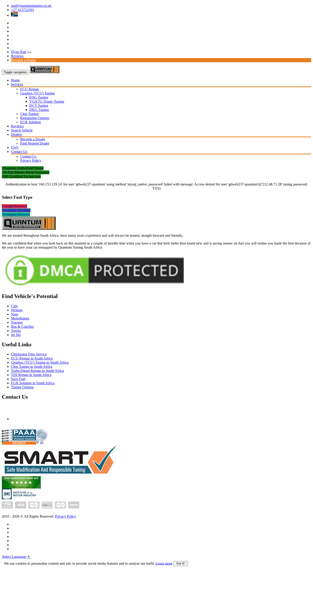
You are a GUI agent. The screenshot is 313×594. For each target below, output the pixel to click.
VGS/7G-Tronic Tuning (46, 101)
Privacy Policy (30, 160)
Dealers (16, 134)
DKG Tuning (39, 110)
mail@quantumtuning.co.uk (31, 6)
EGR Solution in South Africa (33, 383)
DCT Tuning (38, 106)
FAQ (14, 147)
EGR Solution (30, 122)
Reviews (17, 56)
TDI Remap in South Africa (31, 375)
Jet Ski (16, 335)
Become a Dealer (23, 60)
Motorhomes (20, 318)
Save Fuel (18, 379)
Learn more (164, 563)
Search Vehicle (22, 130)
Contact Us (19, 151)
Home (15, 80)
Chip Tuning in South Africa (31, 366)
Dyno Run (18, 52)
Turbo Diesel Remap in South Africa (37, 371)
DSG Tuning (38, 97)
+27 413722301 (22, 10)
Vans (14, 314)
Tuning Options (22, 387)
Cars (14, 306)
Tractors (17, 322)
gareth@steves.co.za (26, 419)
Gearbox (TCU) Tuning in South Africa (40, 362)
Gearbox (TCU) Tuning (37, 93)
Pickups (16, 310)
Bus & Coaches (22, 326)
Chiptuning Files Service (29, 354)
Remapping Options (34, 118)
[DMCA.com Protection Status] (94, 288)
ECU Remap (29, 89)
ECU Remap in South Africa (32, 358)
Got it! (180, 563)
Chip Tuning (29, 114)
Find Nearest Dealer (34, 143)
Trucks (16, 331)
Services (17, 84)
